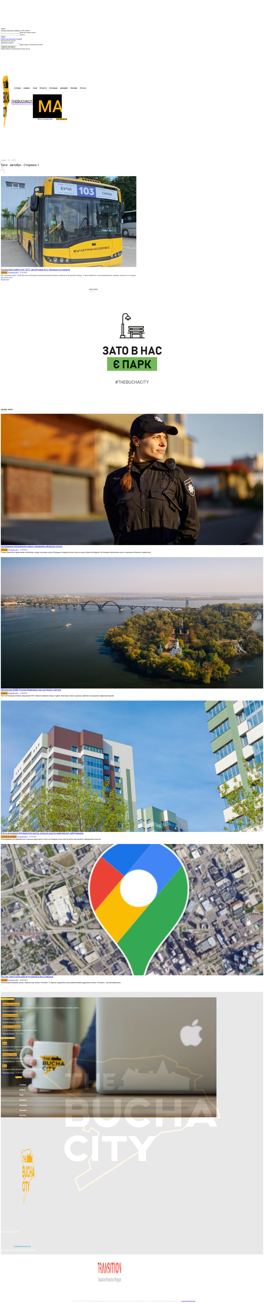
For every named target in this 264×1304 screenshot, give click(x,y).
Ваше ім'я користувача (28, 32)
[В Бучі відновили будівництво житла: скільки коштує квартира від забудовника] (132, 766)
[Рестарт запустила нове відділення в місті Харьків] (132, 909)
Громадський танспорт (11, 1004)
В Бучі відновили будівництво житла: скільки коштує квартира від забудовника (42, 833)
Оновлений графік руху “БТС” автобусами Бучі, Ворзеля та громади (35, 269)
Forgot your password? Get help (11, 39)
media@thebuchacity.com (22, 1246)
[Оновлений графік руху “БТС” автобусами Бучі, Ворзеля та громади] (68, 221)
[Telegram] (24, 154)
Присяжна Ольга (8, 1073)
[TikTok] (28, 154)
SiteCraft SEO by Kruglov (188, 1301)
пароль (22, 35)
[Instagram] (16, 154)
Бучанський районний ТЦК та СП (13, 1019)
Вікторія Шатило (8, 1022)
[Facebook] (12, 154)
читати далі (5, 279)
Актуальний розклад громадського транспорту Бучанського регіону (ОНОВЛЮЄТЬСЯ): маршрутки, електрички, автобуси (40, 1007)
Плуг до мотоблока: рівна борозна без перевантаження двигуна (22, 1058)
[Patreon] (20, 154)
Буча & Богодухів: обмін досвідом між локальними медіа (20, 1046)
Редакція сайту (13, 272)
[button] (63, 92)
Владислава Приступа (10, 1011)
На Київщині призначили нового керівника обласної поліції (31, 546)
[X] (23, 1254)
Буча (4, 1043)
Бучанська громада (8, 837)
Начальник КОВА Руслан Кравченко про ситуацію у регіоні (31, 690)
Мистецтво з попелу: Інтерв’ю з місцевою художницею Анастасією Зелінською (27, 1069)
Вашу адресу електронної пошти (31, 44)
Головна (3, 160)
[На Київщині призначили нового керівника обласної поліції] (132, 479)
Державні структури (10, 1015)
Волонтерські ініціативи (11, 1027)
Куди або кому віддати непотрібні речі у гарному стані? (19, 1030)
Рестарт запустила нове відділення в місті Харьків (27, 976)
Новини (4, 272)
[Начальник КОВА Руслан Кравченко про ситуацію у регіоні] (132, 623)
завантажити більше (8, 1035)
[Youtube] (32, 154)
